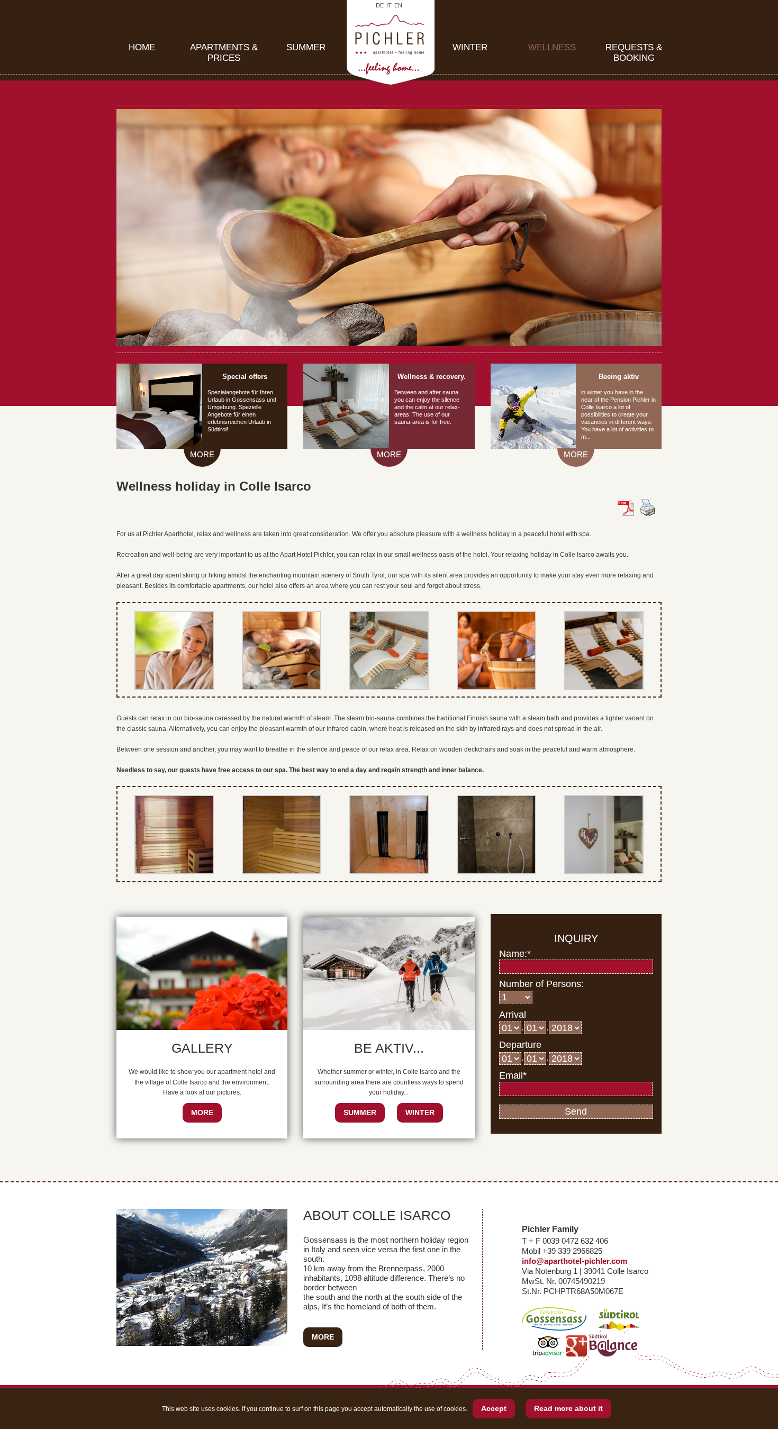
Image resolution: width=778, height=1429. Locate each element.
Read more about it (568, 1408)
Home (142, 47)
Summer (305, 47)
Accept (493, 1408)
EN (398, 5)
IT (389, 5)
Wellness (552, 47)
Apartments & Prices (224, 52)
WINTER (420, 1112)
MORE (202, 454)
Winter (470, 47)
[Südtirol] (619, 1327)
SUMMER (359, 1112)
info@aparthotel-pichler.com (574, 1260)
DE (380, 5)
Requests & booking (633, 52)
